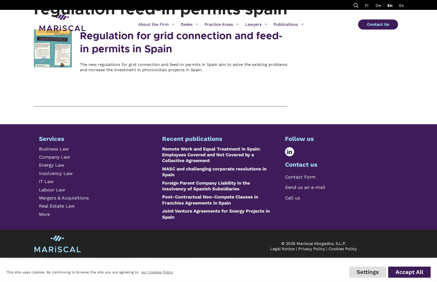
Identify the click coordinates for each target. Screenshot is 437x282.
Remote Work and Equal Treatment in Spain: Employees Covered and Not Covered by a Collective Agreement (211, 154)
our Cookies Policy (157, 272)
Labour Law (52, 189)
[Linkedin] (293, 151)
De (378, 5)
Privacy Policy (311, 248)
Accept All (409, 272)
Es (401, 5)
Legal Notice (282, 248)
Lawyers (253, 24)
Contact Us (378, 24)
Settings (368, 272)
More (44, 214)
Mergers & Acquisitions (64, 197)
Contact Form (300, 177)
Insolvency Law (56, 173)
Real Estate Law (57, 206)
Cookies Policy (343, 248)
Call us (292, 197)
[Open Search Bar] (356, 5)
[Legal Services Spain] (62, 22)
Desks (186, 24)
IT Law (46, 181)
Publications (286, 24)
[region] (218, 270)
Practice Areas (219, 24)
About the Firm (153, 24)
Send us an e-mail (305, 187)
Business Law (54, 148)
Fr (367, 5)
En (389, 5)
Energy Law (51, 165)
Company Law (54, 157)
